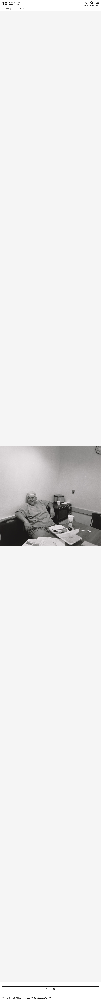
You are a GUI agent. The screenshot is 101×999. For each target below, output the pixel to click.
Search (91, 5)
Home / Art (5, 9)
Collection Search (18, 9)
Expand (48, 989)
